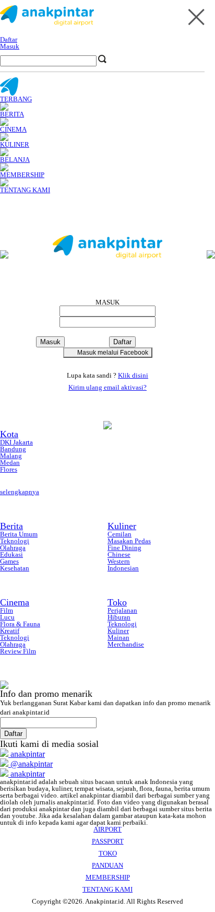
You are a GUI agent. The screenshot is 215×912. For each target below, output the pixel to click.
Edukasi (11, 554)
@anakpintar (30, 763)
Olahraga (13, 548)
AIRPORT (107, 829)
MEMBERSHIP (108, 877)
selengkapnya (19, 492)
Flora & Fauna (20, 624)
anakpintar (26, 754)
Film (6, 610)
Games (9, 561)
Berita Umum (19, 534)
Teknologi (14, 541)
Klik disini (133, 375)
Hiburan (119, 617)
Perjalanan (122, 610)
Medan (10, 462)
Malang (11, 456)
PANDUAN (107, 865)
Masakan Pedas (129, 541)
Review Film (18, 651)
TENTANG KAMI (107, 889)
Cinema (14, 602)
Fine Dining (124, 548)
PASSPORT (108, 841)
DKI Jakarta (16, 442)
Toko (117, 602)
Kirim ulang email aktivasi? (107, 387)
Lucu (7, 617)
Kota (9, 434)
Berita (11, 526)
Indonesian (123, 568)
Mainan (118, 637)
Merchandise (126, 644)
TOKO (108, 853)
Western (119, 561)
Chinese (119, 554)
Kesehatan (14, 568)
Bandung (13, 449)
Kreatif (9, 631)
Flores (8, 469)
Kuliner (122, 526)
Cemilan (120, 534)
